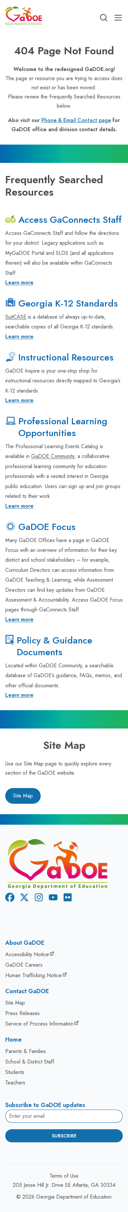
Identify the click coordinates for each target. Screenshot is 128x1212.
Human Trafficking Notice (33, 975)
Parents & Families (25, 1051)
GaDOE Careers (24, 965)
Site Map (23, 795)
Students (14, 1072)
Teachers (15, 1082)
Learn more (19, 282)
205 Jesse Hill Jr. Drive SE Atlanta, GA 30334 (64, 1185)
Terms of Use (64, 1176)
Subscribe (64, 1136)
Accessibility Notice (27, 954)
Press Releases (22, 1013)
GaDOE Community (52, 456)
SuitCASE (15, 317)
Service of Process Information (39, 1024)
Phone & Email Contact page (76, 120)
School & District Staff (29, 1061)
